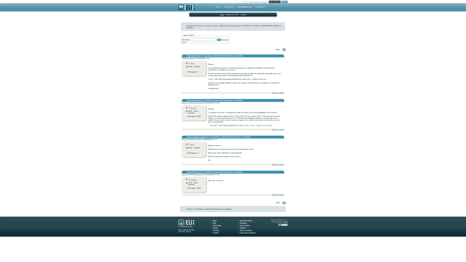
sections (257, 1)
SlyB (191, 58)
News (215, 220)
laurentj (200, 103)
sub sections (263, 1)
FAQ (214, 223)
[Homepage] (186, 9)
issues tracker (245, 225)
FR (285, 1)
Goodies (243, 15)
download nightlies (246, 220)
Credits (215, 228)
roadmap (243, 228)
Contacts (216, 230)
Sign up (277, 1)
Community (260, 7)
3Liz (191, 226)
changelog (243, 223)
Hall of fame (217, 225)
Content (251, 1)
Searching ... (186, 40)
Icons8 (285, 222)
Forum (222, 15)
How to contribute (246, 230)
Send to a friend (278, 93)
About (218, 7)
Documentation (244, 7)
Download (229, 7)
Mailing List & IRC (232, 15)
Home (199, 26)
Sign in (272, 1)
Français (208, 26)
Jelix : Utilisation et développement (227, 26)
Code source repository (248, 233)
